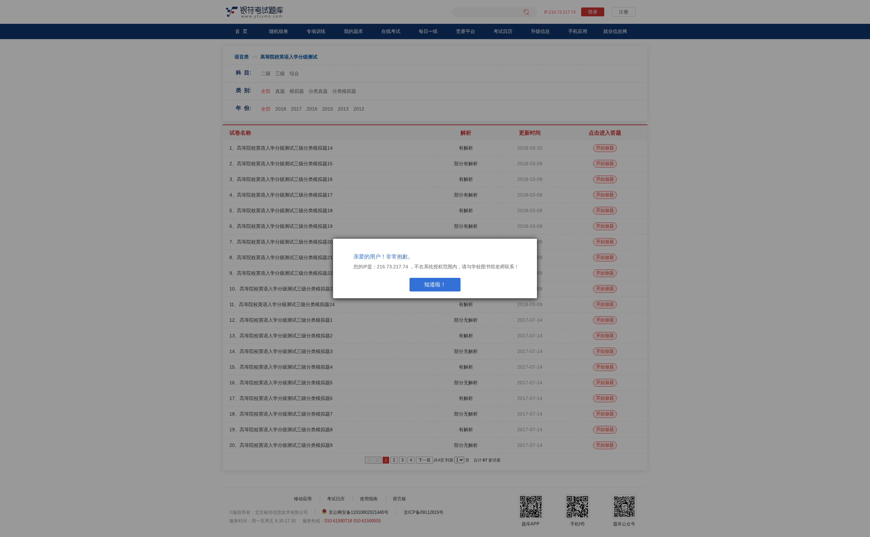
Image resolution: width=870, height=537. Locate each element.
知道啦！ (435, 284)
